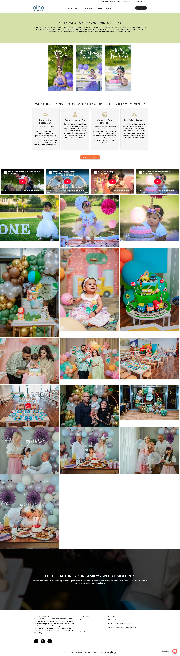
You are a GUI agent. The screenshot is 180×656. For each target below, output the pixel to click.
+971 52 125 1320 (140, 1)
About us (83, 624)
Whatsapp (127, 1)
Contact (82, 632)
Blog (81, 628)
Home (82, 620)
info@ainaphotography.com (111, 1)
